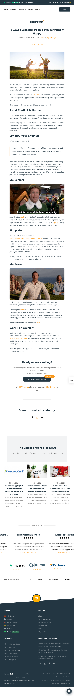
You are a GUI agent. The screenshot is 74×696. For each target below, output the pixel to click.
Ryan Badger (51, 37)
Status (17, 674)
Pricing (30, 9)
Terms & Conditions (44, 619)
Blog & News (42, 632)
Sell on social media (10, 653)
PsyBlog (55, 222)
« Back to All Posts (37, 44)
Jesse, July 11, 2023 (51, 552)
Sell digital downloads (11, 656)
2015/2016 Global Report (19, 338)
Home (6, 9)
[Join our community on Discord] (39, 664)
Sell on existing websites (12, 644)
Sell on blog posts (9, 647)
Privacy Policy (42, 625)
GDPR (40, 629)
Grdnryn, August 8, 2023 (15, 552)
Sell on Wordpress (10, 660)
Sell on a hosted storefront (12, 650)
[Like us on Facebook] (49, 664)
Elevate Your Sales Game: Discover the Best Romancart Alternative (52, 651)
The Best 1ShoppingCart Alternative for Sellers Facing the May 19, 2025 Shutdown (53, 645)
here (38, 322)
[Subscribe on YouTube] (54, 664)
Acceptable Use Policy (45, 622)
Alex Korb (36, 95)
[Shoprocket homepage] (8, 673)
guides (42, 37)
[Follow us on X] (45, 664)
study (22, 217)
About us (41, 616)
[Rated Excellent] (11, 2)
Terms (17, 677)
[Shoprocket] (37, 599)
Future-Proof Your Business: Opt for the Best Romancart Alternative (53, 657)
